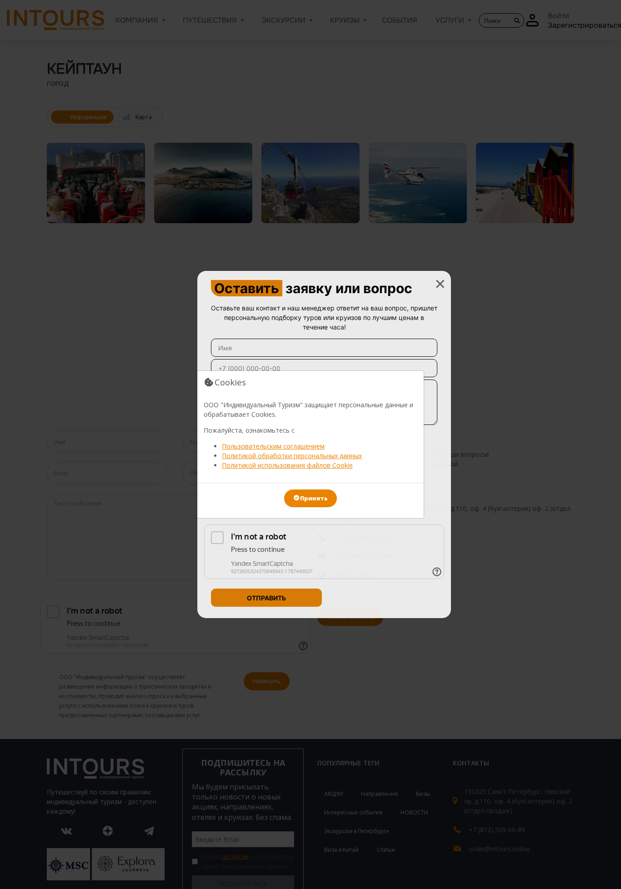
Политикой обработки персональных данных (292, 455)
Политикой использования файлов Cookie (287, 465)
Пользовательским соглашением (273, 446)
